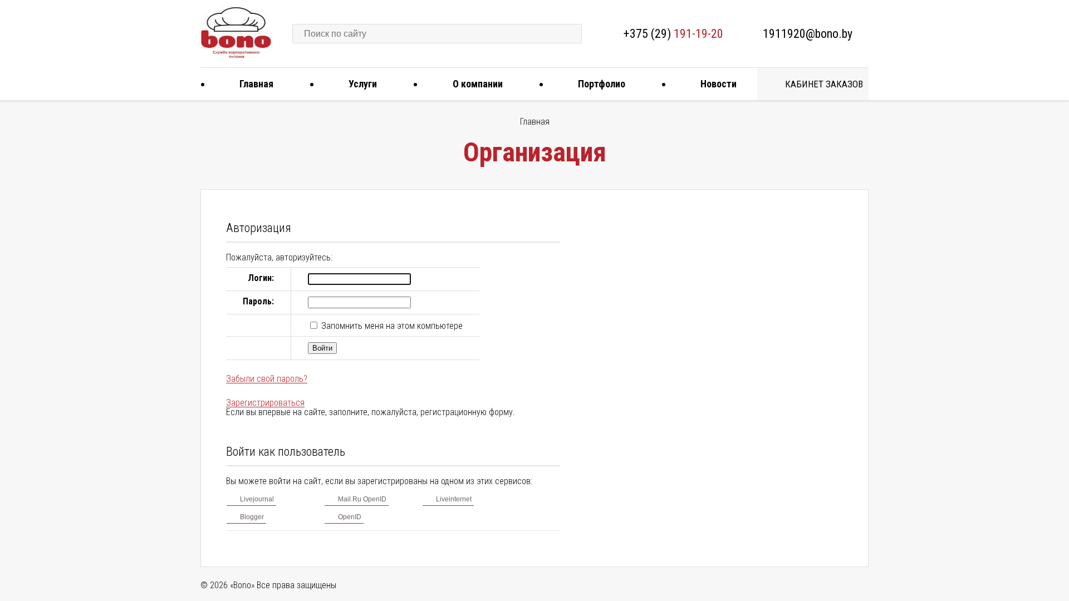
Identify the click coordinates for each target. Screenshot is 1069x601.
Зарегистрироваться (265, 402)
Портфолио (601, 84)
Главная (256, 84)
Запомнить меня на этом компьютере (391, 326)
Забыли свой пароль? (266, 378)
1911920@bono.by (807, 34)
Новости (718, 84)
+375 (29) (673, 34)
